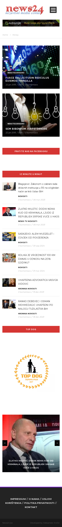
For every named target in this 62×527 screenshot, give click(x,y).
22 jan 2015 (11, 84)
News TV (22, 221)
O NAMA (34, 498)
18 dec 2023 (38, 317)
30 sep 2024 (39, 246)
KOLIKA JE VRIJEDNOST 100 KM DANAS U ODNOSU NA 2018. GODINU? (36, 259)
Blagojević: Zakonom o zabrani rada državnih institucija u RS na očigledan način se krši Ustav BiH (38, 188)
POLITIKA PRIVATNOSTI (39, 502)
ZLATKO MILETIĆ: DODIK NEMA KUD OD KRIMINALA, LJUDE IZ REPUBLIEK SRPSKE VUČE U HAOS (38, 212)
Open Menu (53, 10)
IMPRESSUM (18, 498)
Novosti (22, 196)
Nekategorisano (15, 73)
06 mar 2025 (39, 200)
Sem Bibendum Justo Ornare (26, 128)
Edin (20, 84)
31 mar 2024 (39, 271)
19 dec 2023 (38, 292)
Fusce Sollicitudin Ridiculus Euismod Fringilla (27, 79)
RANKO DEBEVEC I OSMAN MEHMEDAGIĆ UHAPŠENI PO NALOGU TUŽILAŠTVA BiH (35, 305)
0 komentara (31, 84)
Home (5, 35)
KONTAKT (31, 507)
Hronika (22, 289)
